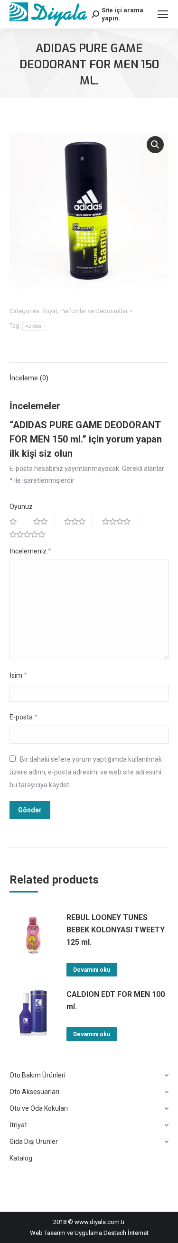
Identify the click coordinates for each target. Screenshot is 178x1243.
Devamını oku (91, 970)
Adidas (34, 326)
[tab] (89, 373)
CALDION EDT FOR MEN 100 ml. (115, 1000)
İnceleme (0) (28, 378)
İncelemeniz (30, 551)
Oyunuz (21, 506)
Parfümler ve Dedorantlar (94, 310)
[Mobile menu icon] (163, 14)
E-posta (23, 717)
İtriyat (49, 310)
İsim (18, 675)
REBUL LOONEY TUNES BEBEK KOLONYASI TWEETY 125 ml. (115, 930)
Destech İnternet (126, 1232)
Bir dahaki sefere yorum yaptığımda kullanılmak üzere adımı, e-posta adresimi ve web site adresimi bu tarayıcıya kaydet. (85, 772)
